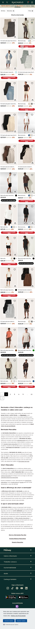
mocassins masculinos (7, 518)
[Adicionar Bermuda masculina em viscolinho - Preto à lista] (14, 238)
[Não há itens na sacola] (32, 2)
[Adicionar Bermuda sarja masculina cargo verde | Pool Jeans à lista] (32, 330)
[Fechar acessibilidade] (34, 20)
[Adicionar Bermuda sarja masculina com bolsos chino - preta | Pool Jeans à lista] (14, 269)
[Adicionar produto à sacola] (15, 37)
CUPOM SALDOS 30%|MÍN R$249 (26, 46)
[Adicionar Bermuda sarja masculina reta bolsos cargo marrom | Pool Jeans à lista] (14, 330)
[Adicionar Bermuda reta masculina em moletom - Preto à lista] (14, 206)
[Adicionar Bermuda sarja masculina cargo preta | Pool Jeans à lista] (14, 175)
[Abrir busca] (7, 2)
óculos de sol (15, 482)
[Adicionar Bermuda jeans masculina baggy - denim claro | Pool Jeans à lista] (14, 52)
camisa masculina (6, 475)
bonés (22, 482)
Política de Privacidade (18, 615)
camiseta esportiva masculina (9, 477)
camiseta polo (21, 440)
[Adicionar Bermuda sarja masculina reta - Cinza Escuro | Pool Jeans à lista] (32, 301)
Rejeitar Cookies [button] (21, 620)
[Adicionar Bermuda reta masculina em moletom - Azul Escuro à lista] (32, 175)
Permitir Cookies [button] (9, 620)
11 (31, 394)
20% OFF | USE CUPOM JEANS (8, 200)
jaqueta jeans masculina (10, 444)
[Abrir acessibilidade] (32, 22)
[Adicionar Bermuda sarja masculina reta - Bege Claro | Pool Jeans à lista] (32, 83)
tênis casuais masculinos (22, 518)
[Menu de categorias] (3, 2)
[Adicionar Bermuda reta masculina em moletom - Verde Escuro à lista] (32, 206)
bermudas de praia (23, 461)
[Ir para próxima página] (2, 398)
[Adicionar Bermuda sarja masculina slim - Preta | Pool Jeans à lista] (32, 238)
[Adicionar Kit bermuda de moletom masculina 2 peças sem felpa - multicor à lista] (14, 146)
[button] (11, 624)
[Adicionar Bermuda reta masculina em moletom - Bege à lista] (32, 115)
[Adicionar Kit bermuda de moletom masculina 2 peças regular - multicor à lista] (32, 269)
